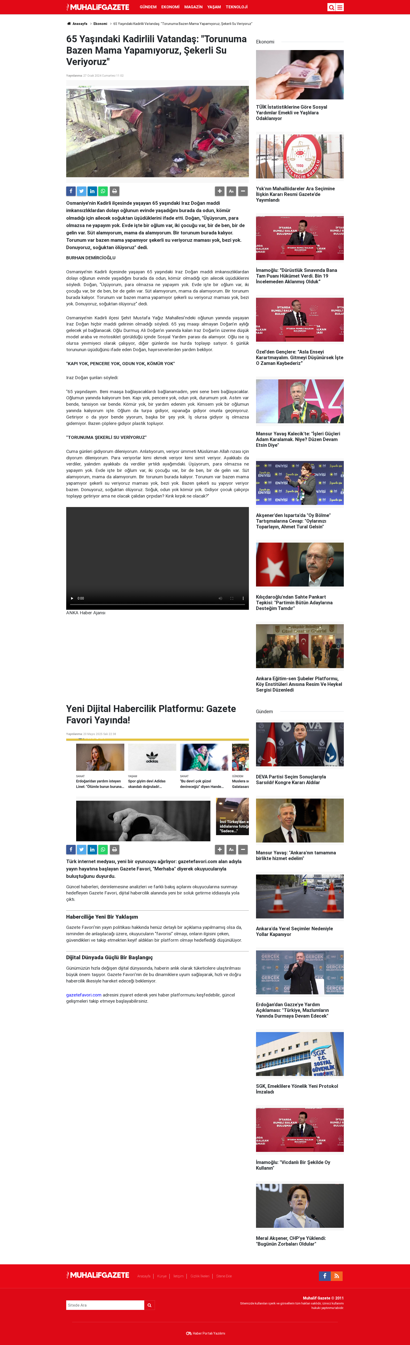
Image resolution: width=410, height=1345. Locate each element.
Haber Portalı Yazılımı (209, 1333)
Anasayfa (143, 1276)
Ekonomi (170, 7)
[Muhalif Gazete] (98, 7)
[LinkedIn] (92, 191)
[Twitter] (81, 191)
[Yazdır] (114, 191)
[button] (219, 191)
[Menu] (340, 7)
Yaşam (214, 7)
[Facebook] (71, 191)
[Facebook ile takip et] (325, 1276)
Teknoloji (237, 7)
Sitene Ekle (224, 1276)
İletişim (178, 1276)
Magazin (193, 7)
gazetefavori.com (84, 995)
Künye (162, 1276)
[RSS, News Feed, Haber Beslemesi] (337, 1276)
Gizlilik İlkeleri (200, 1276)
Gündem (148, 7)
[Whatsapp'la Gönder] (103, 191)
